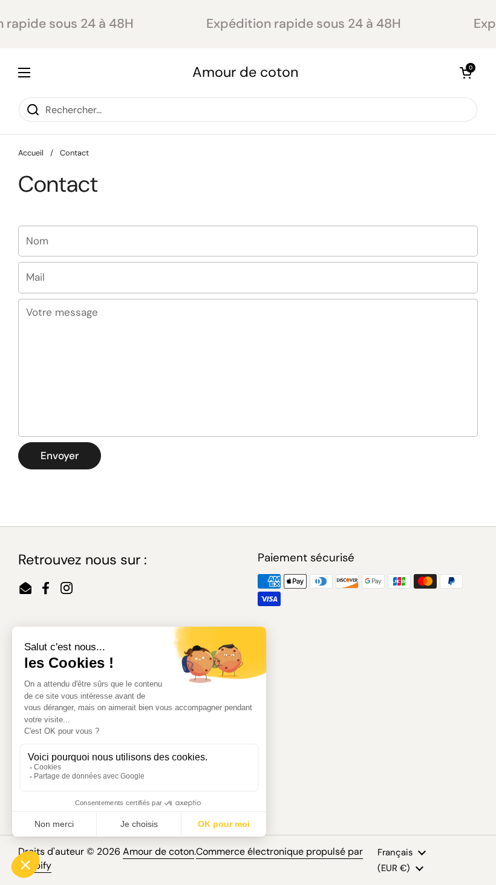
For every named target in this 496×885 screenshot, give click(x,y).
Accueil (31, 153)
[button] (466, 72)
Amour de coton (245, 72)
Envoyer (60, 455)
